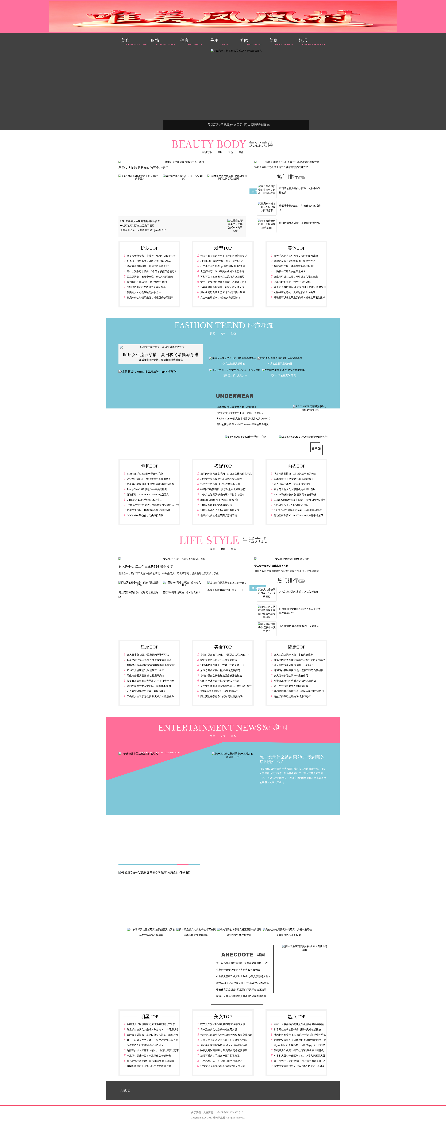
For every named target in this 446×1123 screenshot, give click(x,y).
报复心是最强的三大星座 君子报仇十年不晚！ (151, 681)
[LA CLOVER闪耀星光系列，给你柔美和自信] (310, 408)
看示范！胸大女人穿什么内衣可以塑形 (294, 489)
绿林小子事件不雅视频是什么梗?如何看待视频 (241, 996)
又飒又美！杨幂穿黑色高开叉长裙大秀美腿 (223, 1040)
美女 (223, 735)
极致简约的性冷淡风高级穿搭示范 (218, 515)
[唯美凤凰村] (223, 16)
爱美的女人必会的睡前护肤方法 (144, 292)
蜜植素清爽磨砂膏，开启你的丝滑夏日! (300, 223)
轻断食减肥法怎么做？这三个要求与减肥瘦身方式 (281, 167)
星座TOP (149, 647)
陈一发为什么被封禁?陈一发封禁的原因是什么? (242, 963)
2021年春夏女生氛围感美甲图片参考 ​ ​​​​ (140, 221)
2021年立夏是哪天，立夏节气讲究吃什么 (222, 665)
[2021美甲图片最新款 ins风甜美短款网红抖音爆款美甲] (227, 177)
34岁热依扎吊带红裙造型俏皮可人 (145, 1045)
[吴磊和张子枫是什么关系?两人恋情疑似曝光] (300, 62)
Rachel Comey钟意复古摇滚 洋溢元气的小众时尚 (243, 418)
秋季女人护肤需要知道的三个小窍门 (143, 167)
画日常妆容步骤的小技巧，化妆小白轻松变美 (151, 255)
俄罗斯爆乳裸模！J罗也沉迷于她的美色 (295, 473)
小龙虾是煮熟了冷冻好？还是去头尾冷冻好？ (224, 654)
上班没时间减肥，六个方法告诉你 (292, 282)
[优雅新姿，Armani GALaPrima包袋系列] (147, 371)
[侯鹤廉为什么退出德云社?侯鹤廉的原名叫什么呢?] (154, 872)
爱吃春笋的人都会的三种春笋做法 (218, 660)
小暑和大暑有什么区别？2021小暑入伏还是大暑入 (243, 976)
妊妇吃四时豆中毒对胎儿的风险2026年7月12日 (299, 691)
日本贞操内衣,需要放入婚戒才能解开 (236, 406)
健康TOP (296, 647)
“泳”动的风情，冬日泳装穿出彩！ (292, 505)
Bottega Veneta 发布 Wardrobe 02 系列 (220, 500)
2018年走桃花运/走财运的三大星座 (145, 670)
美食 (212, 549)
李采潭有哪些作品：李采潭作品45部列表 (149, 1055)
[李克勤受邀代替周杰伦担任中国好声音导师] (286, 62)
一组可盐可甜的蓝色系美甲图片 (137, 225)
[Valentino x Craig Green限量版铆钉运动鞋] (303, 436)
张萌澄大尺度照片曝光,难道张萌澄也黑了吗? (151, 1024)
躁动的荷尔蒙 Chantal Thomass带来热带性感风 (243, 424)
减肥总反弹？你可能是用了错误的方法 (294, 261)
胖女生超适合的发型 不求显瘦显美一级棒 (222, 292)
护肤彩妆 (207, 152)
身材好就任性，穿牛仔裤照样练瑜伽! (294, 266)
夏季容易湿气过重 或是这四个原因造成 (295, 681)
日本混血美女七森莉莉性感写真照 (218, 1029)
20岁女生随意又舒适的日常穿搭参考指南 (222, 494)
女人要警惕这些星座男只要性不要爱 (146, 691)
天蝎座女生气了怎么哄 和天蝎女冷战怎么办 (150, 696)
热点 (233, 735)
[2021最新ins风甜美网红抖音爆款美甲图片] (138, 177)
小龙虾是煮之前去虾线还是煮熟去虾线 (221, 675)
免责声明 (208, 1112)
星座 (233, 549)
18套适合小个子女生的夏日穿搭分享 (219, 510)
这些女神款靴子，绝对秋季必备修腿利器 (149, 479)
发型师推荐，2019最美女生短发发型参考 (222, 271)
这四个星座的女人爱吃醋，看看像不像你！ (150, 686)
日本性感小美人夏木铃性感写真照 (197, 125)
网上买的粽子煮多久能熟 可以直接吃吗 (221, 696)
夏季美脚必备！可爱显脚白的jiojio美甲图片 (143, 230)
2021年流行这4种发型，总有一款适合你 (221, 261)
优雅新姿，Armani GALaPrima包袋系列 (148, 494)
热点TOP (296, 1016)
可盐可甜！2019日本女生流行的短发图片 (222, 276)
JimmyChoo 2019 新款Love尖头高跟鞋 (147, 489)
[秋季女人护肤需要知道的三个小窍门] (182, 162)
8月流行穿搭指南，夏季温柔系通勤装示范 (222, 489)
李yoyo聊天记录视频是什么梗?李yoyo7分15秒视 (242, 983)
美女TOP (223, 1016)
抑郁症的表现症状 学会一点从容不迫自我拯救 (298, 670)
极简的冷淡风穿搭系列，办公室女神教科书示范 (226, 473)
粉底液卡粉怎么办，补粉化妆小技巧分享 (149, 261)
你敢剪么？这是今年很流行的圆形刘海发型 (223, 255)
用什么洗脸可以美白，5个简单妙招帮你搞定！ (152, 271)
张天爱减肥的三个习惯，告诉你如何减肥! (296, 255)
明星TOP (149, 1016)
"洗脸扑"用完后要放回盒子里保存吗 (146, 287)
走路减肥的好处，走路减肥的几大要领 (294, 292)
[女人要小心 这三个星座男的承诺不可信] (182, 559)
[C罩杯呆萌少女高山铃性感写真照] (272, 60)
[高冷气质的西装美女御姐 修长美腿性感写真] (305, 948)
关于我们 (196, 1112)
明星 (212, 735)
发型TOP (223, 248)
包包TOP (149, 466)
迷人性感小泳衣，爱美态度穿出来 (292, 484)
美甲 (220, 152)
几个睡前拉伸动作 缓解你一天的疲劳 (299, 626)
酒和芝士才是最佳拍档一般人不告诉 (219, 681)
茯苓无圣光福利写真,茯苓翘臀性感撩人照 (222, 1024)
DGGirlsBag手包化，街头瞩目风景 (145, 515)
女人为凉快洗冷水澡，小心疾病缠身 (298, 591)
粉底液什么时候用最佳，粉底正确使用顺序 (150, 297)
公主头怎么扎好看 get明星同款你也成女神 (222, 266)
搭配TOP (223, 466)
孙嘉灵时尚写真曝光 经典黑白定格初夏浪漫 (223, 1050)
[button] (126, 354)
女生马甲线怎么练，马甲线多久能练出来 (296, 276)
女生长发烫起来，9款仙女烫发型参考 (220, 297)
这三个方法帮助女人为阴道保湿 (291, 686)
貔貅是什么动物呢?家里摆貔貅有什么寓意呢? (151, 665)
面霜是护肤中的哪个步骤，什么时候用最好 (150, 276)
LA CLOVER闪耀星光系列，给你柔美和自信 (298, 510)
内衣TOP (296, 466)
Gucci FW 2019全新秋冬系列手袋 (144, 500)
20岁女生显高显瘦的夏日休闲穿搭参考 (221, 479)
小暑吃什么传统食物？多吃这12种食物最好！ (240, 969)
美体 (241, 152)
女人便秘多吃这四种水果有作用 (271, 565)
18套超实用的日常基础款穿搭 (216, 505)
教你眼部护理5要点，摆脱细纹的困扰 (147, 282)
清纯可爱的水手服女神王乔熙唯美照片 (221, 1055)
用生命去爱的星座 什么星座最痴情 (145, 675)
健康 (223, 549)
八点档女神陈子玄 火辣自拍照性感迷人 (221, 1061)
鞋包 (233, 333)
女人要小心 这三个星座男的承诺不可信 (145, 566)
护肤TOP (149, 248)
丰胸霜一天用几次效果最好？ (290, 271)
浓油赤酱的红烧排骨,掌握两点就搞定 (220, 670)
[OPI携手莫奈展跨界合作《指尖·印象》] (183, 177)
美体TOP (296, 248)
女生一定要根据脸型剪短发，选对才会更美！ (224, 282)
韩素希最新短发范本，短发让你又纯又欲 (222, 287)
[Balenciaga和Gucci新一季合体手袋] (245, 436)
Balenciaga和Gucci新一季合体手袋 (145, 473)
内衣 (223, 333)
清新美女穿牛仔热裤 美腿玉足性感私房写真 (223, 1045)
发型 (230, 152)
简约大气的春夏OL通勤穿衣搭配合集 (220, 484)
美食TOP (223, 647)
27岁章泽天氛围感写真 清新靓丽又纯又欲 (222, 1066)
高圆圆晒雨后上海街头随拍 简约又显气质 (149, 1066)
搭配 (212, 333)
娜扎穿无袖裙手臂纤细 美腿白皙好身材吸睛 (150, 1061)
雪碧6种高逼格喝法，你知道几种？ (219, 691)
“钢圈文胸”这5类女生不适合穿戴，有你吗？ (240, 412)
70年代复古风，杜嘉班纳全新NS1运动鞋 (148, 510)
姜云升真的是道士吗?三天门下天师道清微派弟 (241, 989)
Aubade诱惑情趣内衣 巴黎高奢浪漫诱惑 (295, 494)
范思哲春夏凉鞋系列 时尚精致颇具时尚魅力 (150, 484)
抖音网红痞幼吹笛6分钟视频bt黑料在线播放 (297, 1029)
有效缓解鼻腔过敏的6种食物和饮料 (293, 696)
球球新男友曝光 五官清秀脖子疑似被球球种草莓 (300, 1034)
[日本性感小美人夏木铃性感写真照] (195, 51)
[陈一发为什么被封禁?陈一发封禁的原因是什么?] (233, 755)
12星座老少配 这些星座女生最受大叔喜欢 (149, 660)
